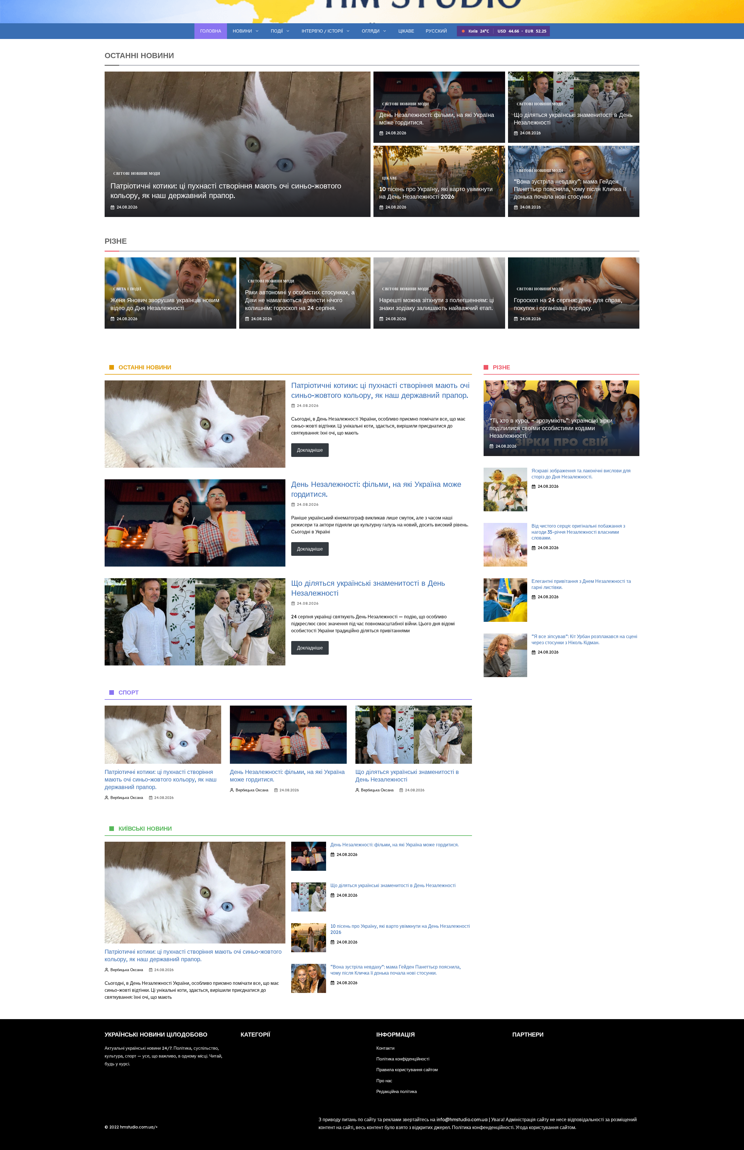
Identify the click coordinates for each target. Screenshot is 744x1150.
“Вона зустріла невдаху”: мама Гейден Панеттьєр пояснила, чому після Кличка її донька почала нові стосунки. (570, 189)
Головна (210, 31)
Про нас (384, 1080)
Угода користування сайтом (545, 1127)
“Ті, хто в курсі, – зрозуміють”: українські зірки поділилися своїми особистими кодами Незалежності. (550, 428)
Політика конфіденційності (402, 1059)
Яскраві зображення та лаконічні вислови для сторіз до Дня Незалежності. (581, 474)
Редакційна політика (396, 1091)
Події (277, 31)
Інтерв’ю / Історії (322, 31)
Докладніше (310, 450)
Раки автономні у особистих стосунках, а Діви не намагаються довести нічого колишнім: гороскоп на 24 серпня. (300, 300)
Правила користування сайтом (407, 1069)
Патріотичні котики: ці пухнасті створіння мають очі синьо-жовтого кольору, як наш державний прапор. (225, 190)
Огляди (371, 31)
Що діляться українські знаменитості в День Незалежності (393, 885)
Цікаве (406, 31)
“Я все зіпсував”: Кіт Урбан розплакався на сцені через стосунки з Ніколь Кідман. (584, 639)
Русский (436, 31)
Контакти (385, 1048)
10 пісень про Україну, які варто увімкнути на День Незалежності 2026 (436, 192)
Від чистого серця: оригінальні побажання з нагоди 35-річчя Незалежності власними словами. (578, 532)
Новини (242, 31)
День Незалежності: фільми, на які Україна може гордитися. (394, 845)
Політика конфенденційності (483, 1127)
